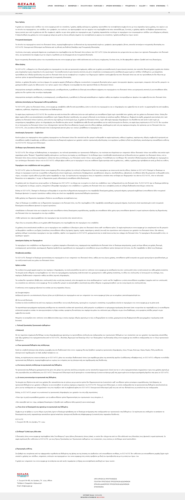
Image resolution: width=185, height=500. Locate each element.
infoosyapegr (26, 486)
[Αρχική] (169, 12)
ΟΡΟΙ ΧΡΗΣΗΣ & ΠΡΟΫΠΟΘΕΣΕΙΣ (105, 479)
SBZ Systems (100, 497)
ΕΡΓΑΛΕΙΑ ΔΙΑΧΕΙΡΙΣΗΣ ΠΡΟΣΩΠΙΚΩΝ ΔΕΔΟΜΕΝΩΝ (111, 484)
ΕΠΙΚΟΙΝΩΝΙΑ (99, 487)
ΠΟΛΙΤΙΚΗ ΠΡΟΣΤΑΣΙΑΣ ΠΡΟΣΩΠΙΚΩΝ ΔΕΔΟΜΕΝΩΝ (112, 481)
